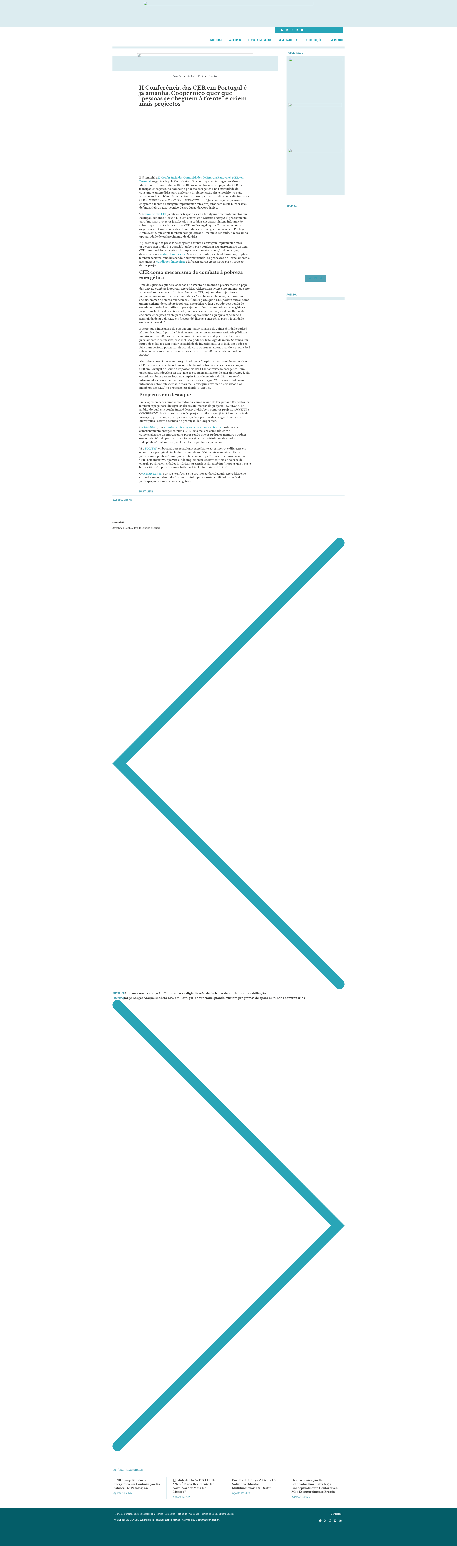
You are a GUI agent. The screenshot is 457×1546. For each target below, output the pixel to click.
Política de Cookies (210, 1514)
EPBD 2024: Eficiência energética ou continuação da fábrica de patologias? (136, 1484)
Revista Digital (288, 40)
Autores (235, 40)
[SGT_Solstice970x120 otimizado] (228, 4)
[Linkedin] (297, 30)
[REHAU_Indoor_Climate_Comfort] (315, 106)
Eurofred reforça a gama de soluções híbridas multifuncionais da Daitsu (254, 1484)
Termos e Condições (124, 1514)
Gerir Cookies (228, 1514)
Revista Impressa (259, 40)
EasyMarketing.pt (207, 1519)
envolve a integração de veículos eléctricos (192, 427)
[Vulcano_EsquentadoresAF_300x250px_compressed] (315, 60)
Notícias (216, 40)
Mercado (336, 40)
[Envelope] (302, 30)
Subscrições (314, 40)
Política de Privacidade (188, 1514)
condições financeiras (170, 261)
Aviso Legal (142, 1514)
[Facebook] (282, 30)
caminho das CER (155, 214)
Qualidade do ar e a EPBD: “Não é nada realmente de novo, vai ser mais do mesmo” (194, 1486)
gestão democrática (172, 254)
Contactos (170, 1514)
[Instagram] (292, 30)
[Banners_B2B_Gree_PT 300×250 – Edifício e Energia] (315, 151)
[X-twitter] (287, 30)
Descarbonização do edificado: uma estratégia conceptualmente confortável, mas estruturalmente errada (315, 1486)
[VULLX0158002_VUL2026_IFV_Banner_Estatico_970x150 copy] (195, 56)
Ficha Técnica (156, 1514)
